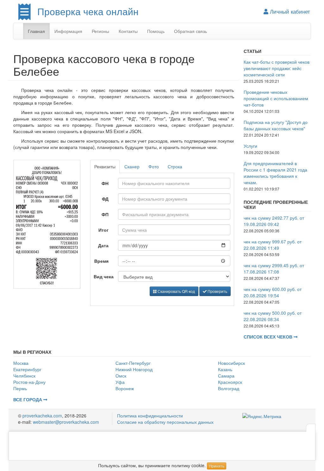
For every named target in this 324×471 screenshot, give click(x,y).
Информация (68, 31)
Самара (226, 375)
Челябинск (24, 375)
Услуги (250, 146)
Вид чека (103, 276)
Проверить (217, 291)
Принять (216, 465)
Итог (103, 230)
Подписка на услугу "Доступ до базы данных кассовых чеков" (276, 125)
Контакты (128, 31)
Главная (36, 31)
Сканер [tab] (132, 166)
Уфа (120, 382)
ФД (105, 199)
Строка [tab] (175, 166)
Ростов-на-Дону (29, 382)
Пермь (20, 388)
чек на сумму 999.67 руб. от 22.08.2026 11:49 (273, 244)
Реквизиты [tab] (104, 166)
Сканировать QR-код (176, 291)
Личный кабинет (289, 11)
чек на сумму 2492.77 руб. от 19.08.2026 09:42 (274, 221)
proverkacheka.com (42, 415)
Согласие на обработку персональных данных (165, 422)
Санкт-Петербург (133, 363)
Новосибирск (231, 363)
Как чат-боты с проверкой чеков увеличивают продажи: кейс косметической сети (276, 68)
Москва (20, 363)
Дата (103, 245)
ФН (105, 183)
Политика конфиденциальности (150, 415)
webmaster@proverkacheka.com (66, 422)
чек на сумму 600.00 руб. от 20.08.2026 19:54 (273, 292)
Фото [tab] (153, 166)
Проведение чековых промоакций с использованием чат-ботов (276, 98)
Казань (225, 369)
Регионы (100, 31)
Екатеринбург (27, 369)
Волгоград (228, 388)
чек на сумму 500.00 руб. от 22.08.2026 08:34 (273, 316)
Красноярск (230, 382)
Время (101, 261)
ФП (105, 214)
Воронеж (124, 388)
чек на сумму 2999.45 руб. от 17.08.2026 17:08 (274, 268)
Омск (120, 375)
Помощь (156, 31)
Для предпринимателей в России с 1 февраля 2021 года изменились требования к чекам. (275, 172)
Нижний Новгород (134, 369)
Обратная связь (190, 31)
